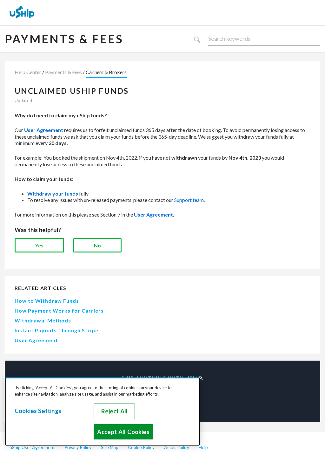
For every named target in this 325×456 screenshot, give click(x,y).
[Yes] (39, 245)
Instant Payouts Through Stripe (56, 330)
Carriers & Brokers (106, 72)
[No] (97, 245)
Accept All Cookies (123, 431)
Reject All (114, 411)
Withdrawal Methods (43, 320)
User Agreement (36, 340)
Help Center (28, 72)
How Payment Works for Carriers (59, 310)
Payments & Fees (64, 39)
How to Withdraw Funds (47, 301)
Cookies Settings (38, 410)
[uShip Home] (22, 12)
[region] (102, 411)
